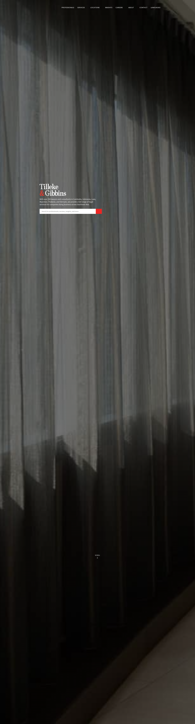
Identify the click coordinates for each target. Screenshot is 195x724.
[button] (82, 7)
